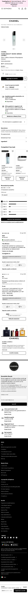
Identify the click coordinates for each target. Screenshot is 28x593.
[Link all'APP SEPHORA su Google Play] (6, 544)
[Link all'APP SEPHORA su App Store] (14, 544)
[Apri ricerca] (19, 9)
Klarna (21, 70)
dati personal (12, 386)
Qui (1, 549)
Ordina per (3, 192)
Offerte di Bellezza (23, 548)
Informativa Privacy (14, 385)
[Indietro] (4, 40)
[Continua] (24, 40)
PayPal (17, 70)
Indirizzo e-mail (4, 394)
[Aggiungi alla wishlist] (13, 151)
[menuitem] (22, 8)
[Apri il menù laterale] (2, 9)
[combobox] (14, 195)
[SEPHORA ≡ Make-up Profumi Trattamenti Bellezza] (7, 8)
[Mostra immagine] (13, 38)
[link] (14, 219)
